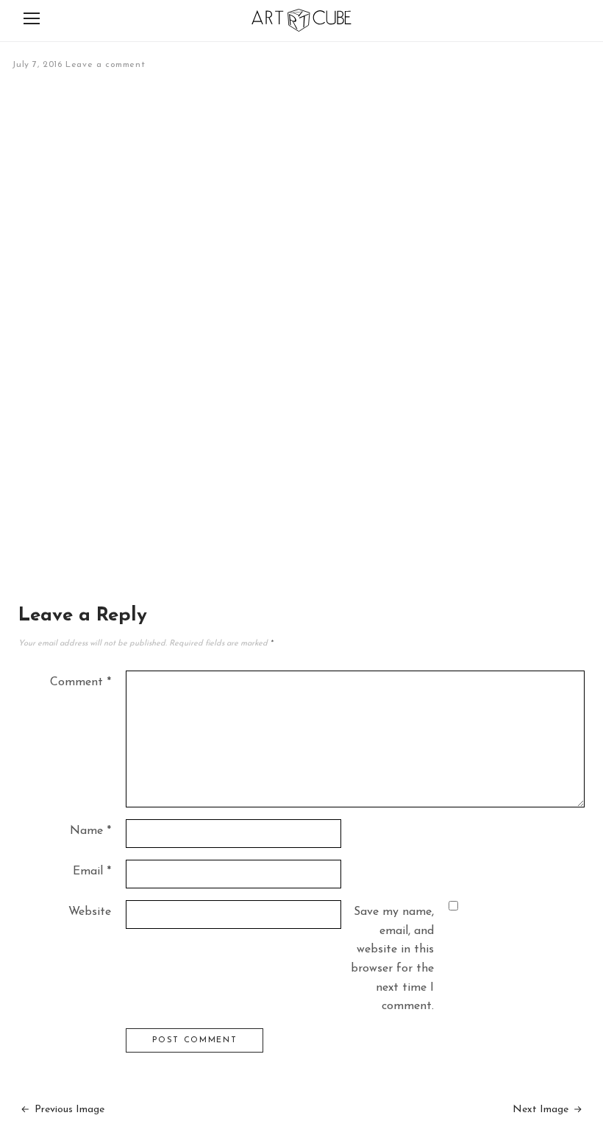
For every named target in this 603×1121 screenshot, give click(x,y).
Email (92, 871)
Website (89, 912)
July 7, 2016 (37, 64)
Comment (80, 682)
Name (90, 831)
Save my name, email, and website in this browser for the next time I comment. (392, 959)
